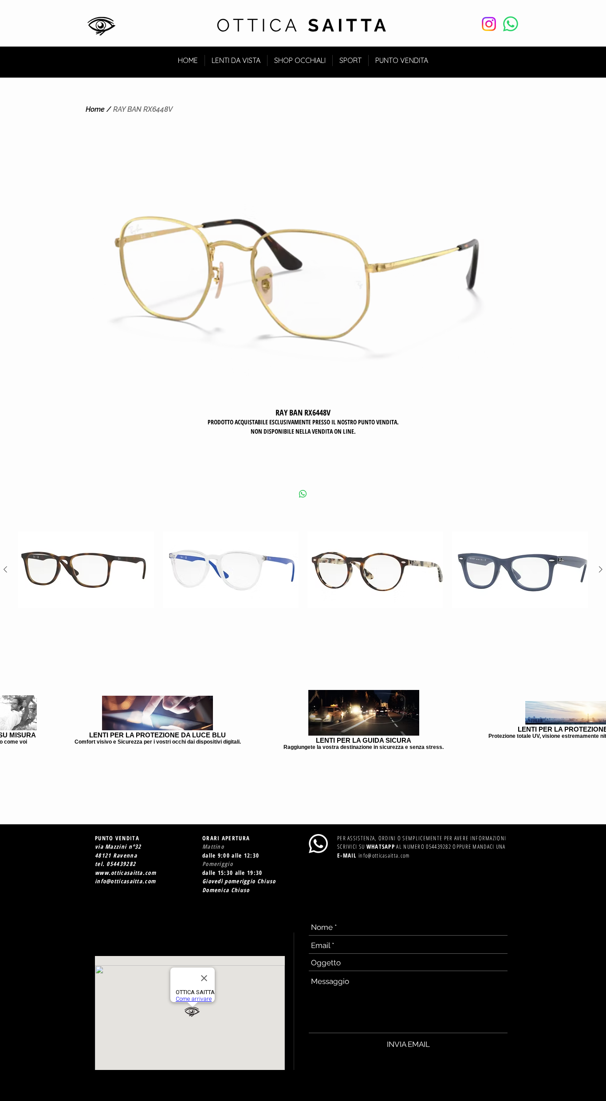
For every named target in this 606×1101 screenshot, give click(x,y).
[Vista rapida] (86, 570)
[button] (504, 56)
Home (95, 109)
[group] (303, 569)
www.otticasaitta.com (125, 873)
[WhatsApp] (318, 843)
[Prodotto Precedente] (5, 569)
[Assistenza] (510, 24)
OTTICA (303, 25)
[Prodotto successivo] (600, 569)
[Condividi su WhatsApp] (303, 494)
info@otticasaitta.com (125, 881)
